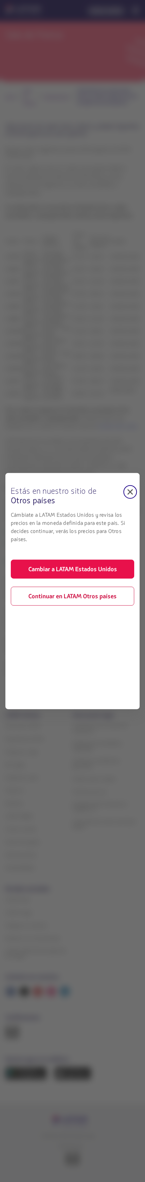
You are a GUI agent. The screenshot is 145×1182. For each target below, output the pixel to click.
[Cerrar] (130, 491)
